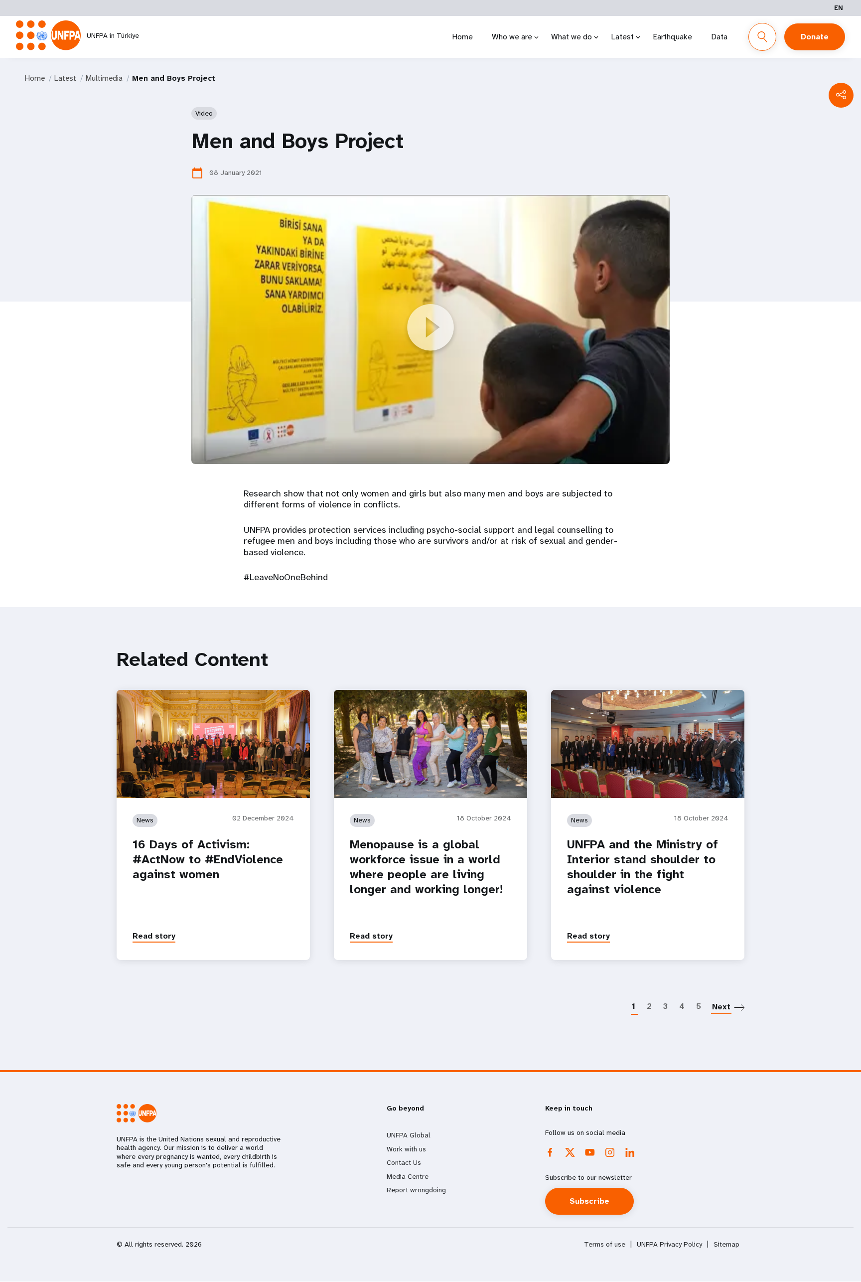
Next (721, 1006)
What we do (571, 36)
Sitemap (726, 1244)
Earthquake (672, 36)
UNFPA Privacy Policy (669, 1244)
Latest (622, 36)
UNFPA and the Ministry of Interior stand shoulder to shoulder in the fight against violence (642, 867)
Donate (815, 36)
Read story (154, 936)
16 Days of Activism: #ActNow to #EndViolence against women (208, 859)
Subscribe (589, 1201)
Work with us (406, 1148)
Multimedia (104, 78)
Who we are (512, 36)
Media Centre (408, 1176)
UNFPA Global (408, 1134)
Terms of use (604, 1244)
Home (462, 36)
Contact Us (404, 1162)
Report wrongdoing (416, 1189)
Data (719, 36)
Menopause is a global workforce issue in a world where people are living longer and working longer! (426, 867)
